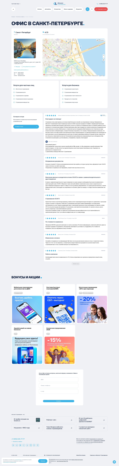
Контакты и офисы (17, 441)
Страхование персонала (71, 102)
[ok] (37, 445)
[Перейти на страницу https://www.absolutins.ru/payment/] (87, 9)
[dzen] (23, 445)
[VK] (13, 445)
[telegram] (16, 445)
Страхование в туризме (22, 95)
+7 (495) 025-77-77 (18, 439)
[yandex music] (27, 445)
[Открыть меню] (114, 462)
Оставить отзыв (19, 126)
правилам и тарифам (99, 440)
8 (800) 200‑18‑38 (49, 459)
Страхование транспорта (71, 89)
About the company (80, 455)
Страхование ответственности (72, 95)
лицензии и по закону (96, 439)
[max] (20, 445)
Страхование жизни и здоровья (24, 99)
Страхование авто (21, 92)
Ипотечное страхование (22, 89)
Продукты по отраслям (70, 99)
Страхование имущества (22, 102)
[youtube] (34, 445)
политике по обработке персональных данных (90, 442)
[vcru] (30, 445)
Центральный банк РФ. (62, 461)
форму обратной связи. (77, 459)
